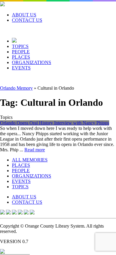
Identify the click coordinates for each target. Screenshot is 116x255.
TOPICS (20, 46)
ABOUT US (24, 14)
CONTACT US (27, 20)
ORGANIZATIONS (31, 62)
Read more (34, 149)
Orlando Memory (16, 88)
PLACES (21, 57)
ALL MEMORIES (30, 159)
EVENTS (21, 67)
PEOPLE (21, 51)
